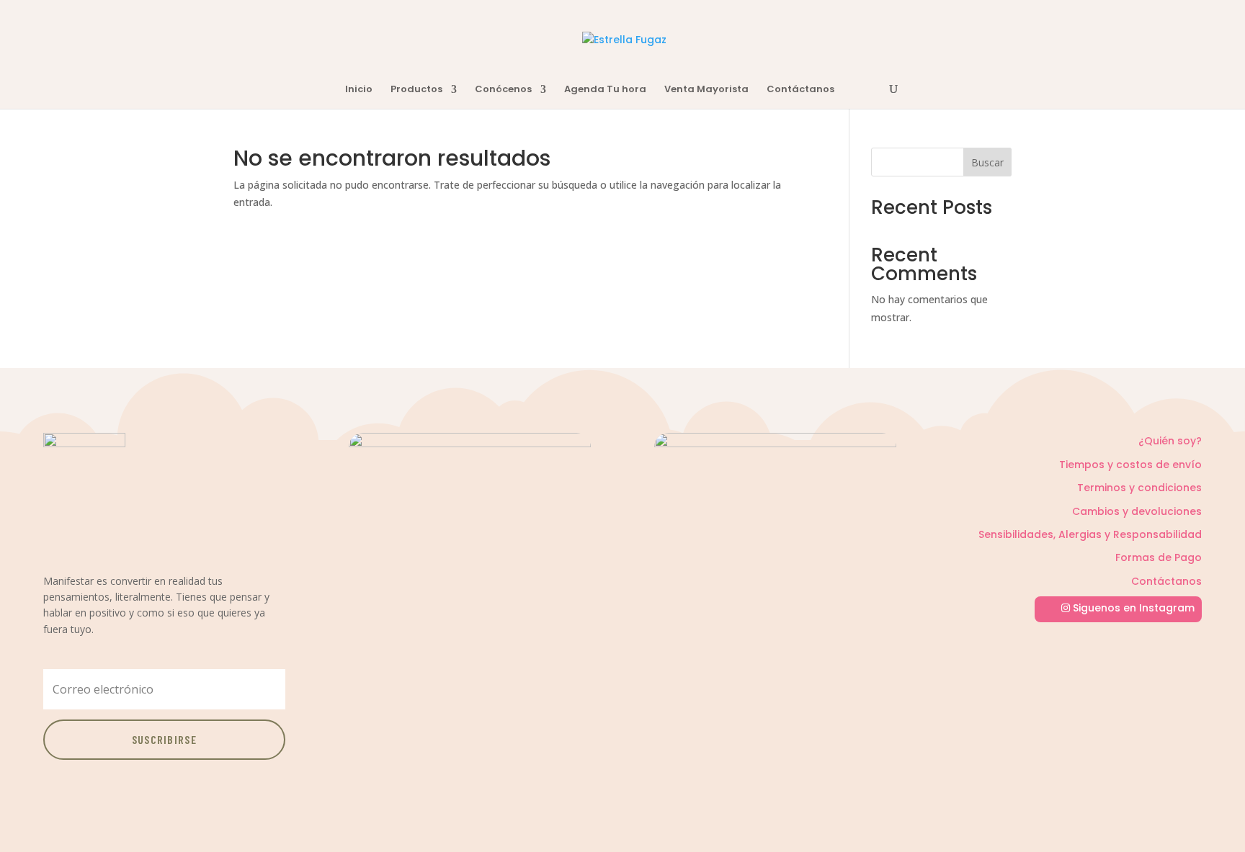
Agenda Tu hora (605, 90)
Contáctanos (800, 90)
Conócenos (503, 90)
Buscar (987, 162)
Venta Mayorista (706, 90)
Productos (416, 90)
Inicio (358, 90)
